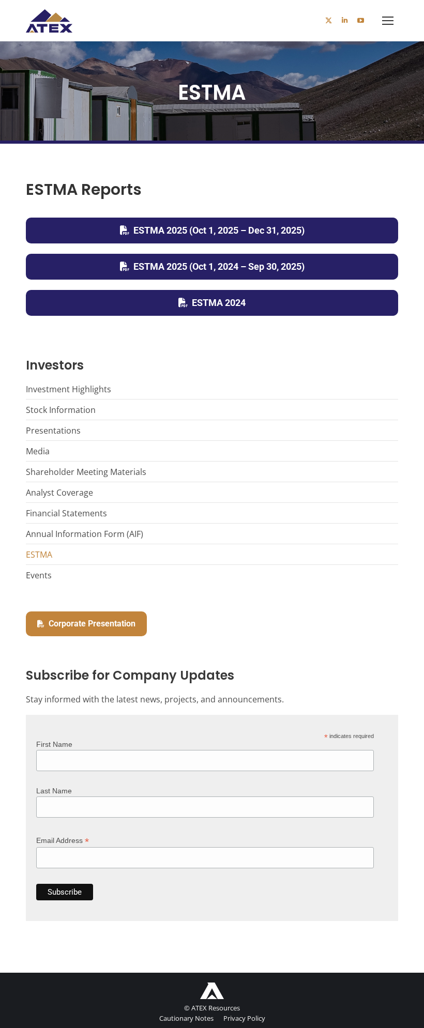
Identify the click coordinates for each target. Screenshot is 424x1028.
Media (38, 451)
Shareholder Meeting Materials (86, 472)
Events (39, 575)
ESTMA (39, 554)
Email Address (62, 841)
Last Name (54, 791)
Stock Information (61, 410)
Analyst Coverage (59, 492)
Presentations (53, 430)
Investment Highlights (68, 389)
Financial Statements (66, 513)
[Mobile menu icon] (387, 20)
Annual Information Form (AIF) (84, 534)
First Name (54, 744)
